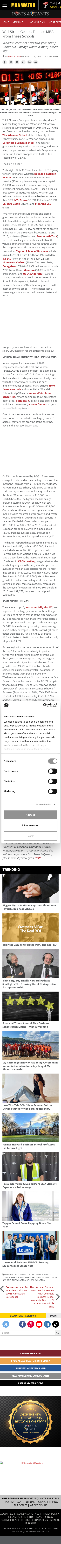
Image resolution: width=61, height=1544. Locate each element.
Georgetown (9, 266)
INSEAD (6, 258)
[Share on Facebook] (4, 62)
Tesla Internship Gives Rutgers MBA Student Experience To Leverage (29, 1185)
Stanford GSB (43, 204)
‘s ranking (26, 561)
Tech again (22, 400)
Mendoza (29, 270)
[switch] (52, 771)
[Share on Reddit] (35, 62)
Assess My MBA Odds (30, 1383)
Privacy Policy (50, 1513)
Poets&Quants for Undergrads (25, 1502)
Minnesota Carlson (13, 262)
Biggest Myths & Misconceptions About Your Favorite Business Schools (29, 907)
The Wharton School (14, 135)
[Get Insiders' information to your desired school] (30, 1421)
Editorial (25, 1519)
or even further (37, 404)
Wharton (40, 1280)
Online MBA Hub (30, 1353)
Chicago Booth (11, 204)
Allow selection (30, 825)
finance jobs (17, 1277)
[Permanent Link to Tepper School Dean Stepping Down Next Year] (30, 1206)
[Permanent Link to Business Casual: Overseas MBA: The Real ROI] (30, 927)
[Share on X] (11, 62)
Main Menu (19, 22)
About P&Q (6, 1513)
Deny (31, 836)
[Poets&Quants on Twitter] (5, 1324)
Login (53, 1315)
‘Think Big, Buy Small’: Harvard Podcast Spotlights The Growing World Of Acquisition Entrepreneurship (29, 984)
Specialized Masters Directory (30, 1360)
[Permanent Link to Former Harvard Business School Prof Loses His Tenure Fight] (30, 1127)
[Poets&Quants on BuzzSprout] (14, 1324)
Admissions (37, 22)
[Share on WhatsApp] (29, 62)
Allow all (30, 814)
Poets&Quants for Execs (43, 1498)
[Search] (58, 1333)
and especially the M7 (39, 607)
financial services (34, 1277)
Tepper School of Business (32, 251)
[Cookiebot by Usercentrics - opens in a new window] (43, 705)
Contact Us (41, 1519)
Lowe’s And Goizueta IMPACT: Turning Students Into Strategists (25, 1264)
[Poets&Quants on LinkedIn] (47, 1324)
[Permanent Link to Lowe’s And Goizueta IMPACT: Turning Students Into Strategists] (30, 1245)
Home (5, 22)
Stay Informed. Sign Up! (23, 1315)
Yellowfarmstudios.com (39, 1531)
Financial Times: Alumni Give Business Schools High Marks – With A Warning (25, 1025)
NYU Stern (20, 200)
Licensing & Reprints (21, 1516)
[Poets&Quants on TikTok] (55, 1324)
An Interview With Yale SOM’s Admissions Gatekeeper (17, 1292)
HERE (37, 858)
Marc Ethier (14, 56)
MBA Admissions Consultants (30, 1375)
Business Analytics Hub (30, 1368)
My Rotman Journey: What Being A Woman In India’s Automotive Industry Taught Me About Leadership (30, 1066)
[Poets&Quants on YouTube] (39, 1324)
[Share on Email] (17, 62)
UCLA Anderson (32, 273)
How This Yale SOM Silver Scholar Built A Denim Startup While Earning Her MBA (27, 1107)
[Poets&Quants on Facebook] (22, 1324)
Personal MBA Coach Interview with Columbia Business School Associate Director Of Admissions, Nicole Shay (42, 1297)
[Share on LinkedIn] (23, 62)
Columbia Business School (18, 142)
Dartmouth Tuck (47, 236)
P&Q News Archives (27, 1513)
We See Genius (38, 1505)
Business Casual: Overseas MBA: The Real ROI (29, 944)
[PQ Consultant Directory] (30, 1471)
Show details (43, 804)
